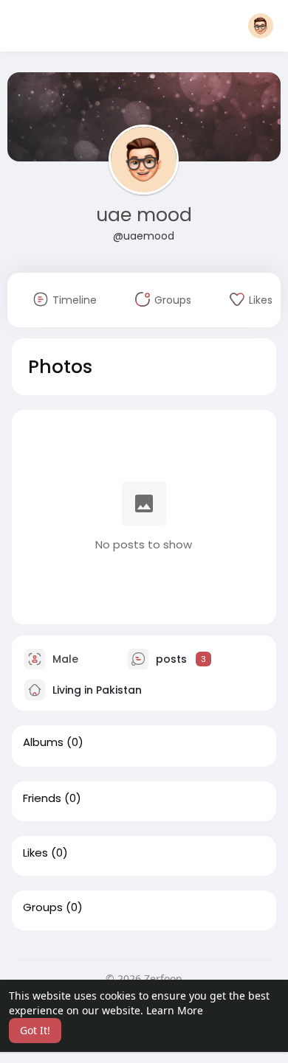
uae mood (144, 215)
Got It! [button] (35, 1030)
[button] (260, 26)
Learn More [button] (174, 1010)
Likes (35, 853)
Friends (42, 798)
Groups (43, 907)
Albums (43, 742)
